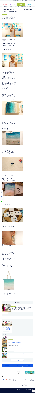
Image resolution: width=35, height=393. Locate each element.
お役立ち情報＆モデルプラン (11, 345)
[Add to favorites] (1, 191)
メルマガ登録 (30, 379)
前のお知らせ (7, 365)
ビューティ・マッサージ (12, 4)
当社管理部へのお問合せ (31, 389)
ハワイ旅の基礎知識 (31, 380)
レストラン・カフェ (4, 4)
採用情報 (26, 389)
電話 (5, 313)
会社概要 (17, 389)
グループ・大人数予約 (15, 384)
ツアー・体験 (29, 4)
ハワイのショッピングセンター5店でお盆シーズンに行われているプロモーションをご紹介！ (7, 328)
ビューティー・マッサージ (16, 379)
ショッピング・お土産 (21, 4)
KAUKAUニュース (5, 6)
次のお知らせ (28, 365)
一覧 (17, 365)
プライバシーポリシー (21, 389)
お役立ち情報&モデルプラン (24, 385)
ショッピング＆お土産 (9, 6)
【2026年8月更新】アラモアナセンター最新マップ (15, 342)
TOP (2, 6)
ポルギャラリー (15, 304)
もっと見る (17, 360)
